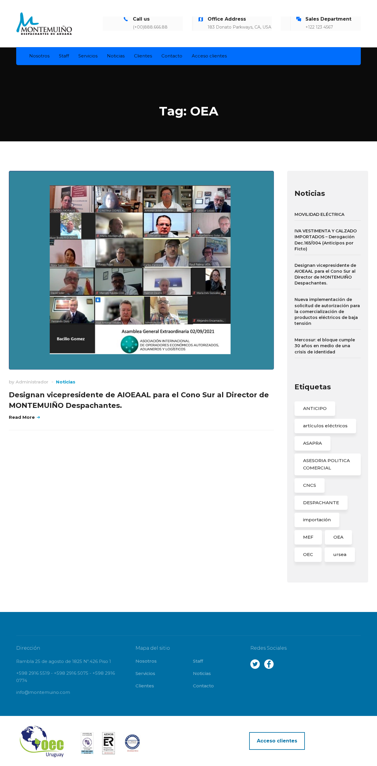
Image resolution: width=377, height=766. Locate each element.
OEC (308, 554)
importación (317, 519)
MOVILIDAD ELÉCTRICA (319, 214)
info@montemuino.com (43, 692)
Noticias (65, 382)
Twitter (255, 664)
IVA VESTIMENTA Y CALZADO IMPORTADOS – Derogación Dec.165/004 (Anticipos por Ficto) (326, 239)
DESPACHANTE (321, 502)
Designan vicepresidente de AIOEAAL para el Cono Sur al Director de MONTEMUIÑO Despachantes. (325, 274)
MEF (308, 537)
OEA (338, 537)
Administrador (32, 382)
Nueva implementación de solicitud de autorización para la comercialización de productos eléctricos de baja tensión (327, 311)
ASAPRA (312, 443)
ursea (339, 554)
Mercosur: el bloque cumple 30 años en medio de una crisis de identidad (325, 345)
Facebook (269, 664)
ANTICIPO (315, 408)
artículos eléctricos (325, 426)
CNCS (309, 485)
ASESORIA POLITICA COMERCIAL (326, 464)
